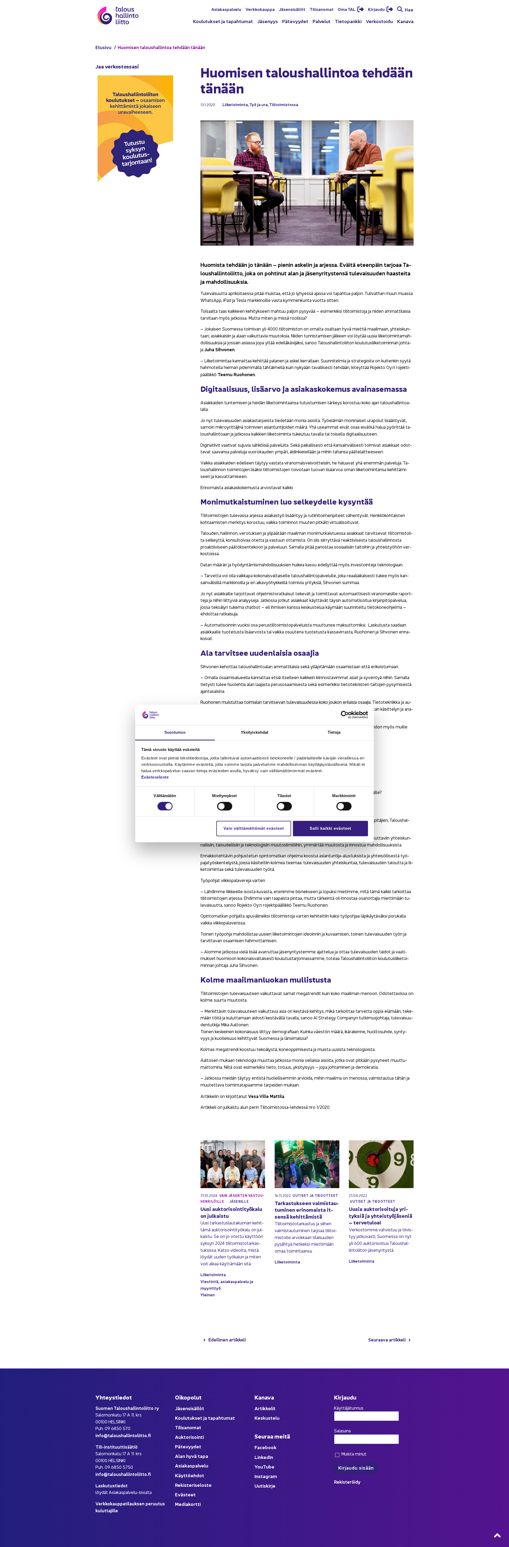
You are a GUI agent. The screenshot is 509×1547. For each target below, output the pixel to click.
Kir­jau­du (376, 9)
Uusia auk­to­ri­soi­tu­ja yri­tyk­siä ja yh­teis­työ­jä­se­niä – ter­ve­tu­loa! (380, 1215)
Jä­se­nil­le (239, 1201)
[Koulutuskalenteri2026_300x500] (135, 199)
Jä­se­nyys (267, 21)
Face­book (265, 1447)
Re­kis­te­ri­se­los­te (193, 1484)
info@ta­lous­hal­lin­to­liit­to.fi (123, 1435)
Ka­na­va (405, 21)
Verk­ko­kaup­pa (260, 9)
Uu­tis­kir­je (264, 1485)
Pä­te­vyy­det (295, 21)
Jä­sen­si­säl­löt (292, 9)
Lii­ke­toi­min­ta (235, 104)
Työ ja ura (258, 104)
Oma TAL (347, 9)
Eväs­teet (185, 1494)
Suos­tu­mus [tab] (175, 732)
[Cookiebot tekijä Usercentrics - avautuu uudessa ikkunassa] (345, 715)
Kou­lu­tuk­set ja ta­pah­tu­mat (223, 21)
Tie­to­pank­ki (348, 21)
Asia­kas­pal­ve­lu (226, 9)
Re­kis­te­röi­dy (347, 1482)
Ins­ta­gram (265, 1476)
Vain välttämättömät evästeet (253, 828)
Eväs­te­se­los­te (155, 777)
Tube (268, 1466)
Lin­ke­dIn (263, 1457)
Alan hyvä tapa (191, 1456)
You (258, 1466)
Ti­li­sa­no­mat (322, 9)
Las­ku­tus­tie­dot (111, 1485)
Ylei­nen (207, 1294)
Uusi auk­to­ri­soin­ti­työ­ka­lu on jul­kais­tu (231, 1212)
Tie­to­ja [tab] (334, 732)
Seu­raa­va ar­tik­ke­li (387, 1339)
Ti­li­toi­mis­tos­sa (283, 104)
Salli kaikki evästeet (330, 828)
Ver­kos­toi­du (379, 21)
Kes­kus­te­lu (266, 1417)
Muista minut (353, 1454)
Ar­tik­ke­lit (264, 1408)
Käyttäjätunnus (348, 1408)
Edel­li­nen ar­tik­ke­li (227, 1339)
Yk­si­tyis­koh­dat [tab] (254, 732)
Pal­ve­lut (322, 21)
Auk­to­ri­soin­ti (189, 1436)
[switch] (224, 806)
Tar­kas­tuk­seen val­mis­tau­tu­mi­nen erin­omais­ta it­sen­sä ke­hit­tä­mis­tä (307, 1209)
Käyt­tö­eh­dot (189, 1475)
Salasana (342, 1430)
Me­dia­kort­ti (188, 1504)
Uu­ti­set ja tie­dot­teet (315, 1195)
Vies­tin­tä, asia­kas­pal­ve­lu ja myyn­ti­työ (226, 1285)
